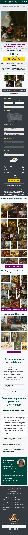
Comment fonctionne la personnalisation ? (13, 411)
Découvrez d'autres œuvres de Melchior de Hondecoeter (14, 309)
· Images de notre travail (19, 504)
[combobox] (14, 107)
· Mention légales (5, 502)
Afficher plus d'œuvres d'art (14, 352)
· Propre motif (17, 499)
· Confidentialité (5, 506)
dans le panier (14, 181)
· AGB (3, 504)
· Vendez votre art (18, 501)
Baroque (12, 5)
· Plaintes (4, 509)
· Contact (3, 501)
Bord (4, 105)
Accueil (2, 5)
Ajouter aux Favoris (20, 90)
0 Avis (16, 93)
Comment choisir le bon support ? (11, 444)
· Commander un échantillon (20, 507)
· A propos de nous (5, 511)
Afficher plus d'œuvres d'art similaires (14, 266)
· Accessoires (17, 506)
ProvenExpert (10, 385)
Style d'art (7, 5)
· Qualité (16, 502)
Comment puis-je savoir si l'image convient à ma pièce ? (12, 439)
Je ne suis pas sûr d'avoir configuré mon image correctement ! (13, 450)
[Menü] (1, 1)
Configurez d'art (15, 59)
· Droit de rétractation (6, 507)
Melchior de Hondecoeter (20, 5)
